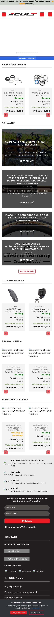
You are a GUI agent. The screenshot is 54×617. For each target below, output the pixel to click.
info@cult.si (13, 551)
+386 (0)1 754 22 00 (17, 559)
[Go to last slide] (6, 115)
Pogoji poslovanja (13, 586)
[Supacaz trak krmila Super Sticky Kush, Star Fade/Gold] (40, 356)
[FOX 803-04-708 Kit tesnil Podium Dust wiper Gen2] (13, 80)
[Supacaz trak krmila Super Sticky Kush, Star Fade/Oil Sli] (13, 356)
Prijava (27, 521)
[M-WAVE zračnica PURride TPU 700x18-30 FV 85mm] (13, 414)
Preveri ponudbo (27, 58)
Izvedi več (35, 608)
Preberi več (27, 161)
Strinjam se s (22, 527)
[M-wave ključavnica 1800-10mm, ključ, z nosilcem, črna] (40, 295)
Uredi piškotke (37, 612)
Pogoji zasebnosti (13, 598)
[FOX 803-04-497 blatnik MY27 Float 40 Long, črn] (13, 295)
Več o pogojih (28, 527)
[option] (27, 2)
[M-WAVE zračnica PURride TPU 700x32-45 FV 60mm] (40, 414)
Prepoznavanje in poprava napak (20, 592)
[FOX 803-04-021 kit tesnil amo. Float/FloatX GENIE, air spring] (40, 80)
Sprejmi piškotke (18, 612)
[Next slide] (48, 115)
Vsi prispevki (27, 271)
